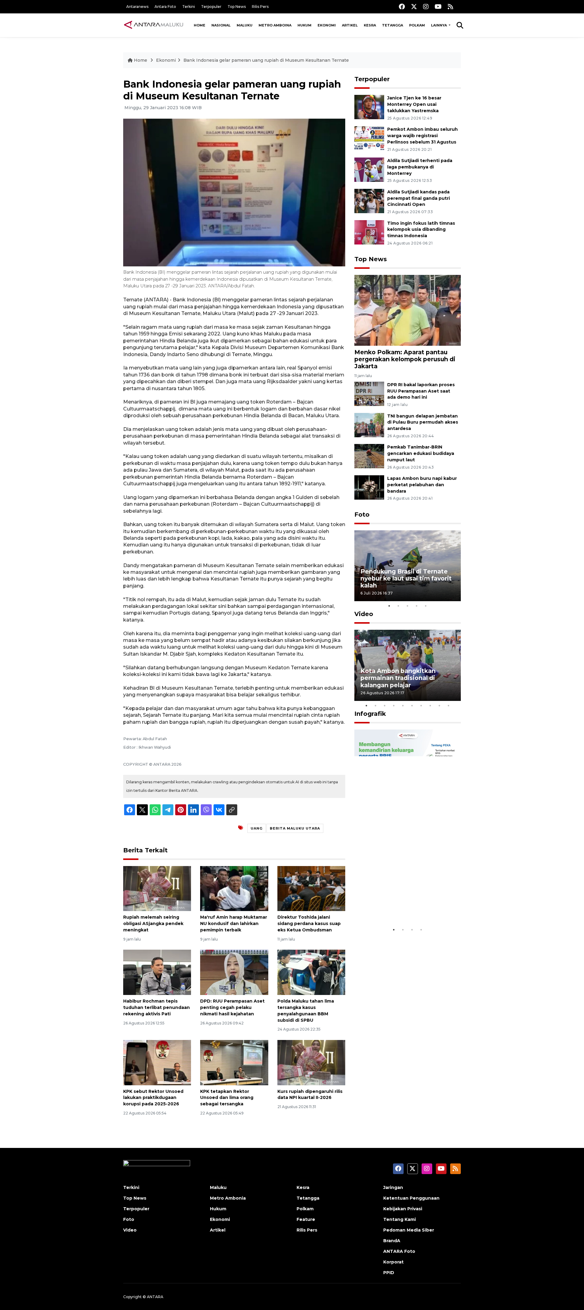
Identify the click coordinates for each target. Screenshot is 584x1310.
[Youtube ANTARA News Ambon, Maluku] (438, 6)
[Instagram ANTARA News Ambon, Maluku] (426, 6)
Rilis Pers (260, 6)
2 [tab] (398, 606)
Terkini (188, 6)
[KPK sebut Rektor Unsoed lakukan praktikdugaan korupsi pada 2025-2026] (157, 1062)
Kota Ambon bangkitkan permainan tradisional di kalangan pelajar (398, 677)
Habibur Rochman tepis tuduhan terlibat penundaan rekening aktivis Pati (156, 1007)
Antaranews (137, 6)
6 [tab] (412, 705)
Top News (237, 6)
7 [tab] (421, 705)
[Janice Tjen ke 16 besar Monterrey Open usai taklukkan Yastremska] (369, 107)
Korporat (393, 1262)
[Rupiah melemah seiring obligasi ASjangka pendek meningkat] (157, 888)
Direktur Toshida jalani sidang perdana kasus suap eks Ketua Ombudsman (309, 923)
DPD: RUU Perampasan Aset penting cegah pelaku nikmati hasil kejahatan (232, 1007)
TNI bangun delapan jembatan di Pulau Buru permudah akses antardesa (422, 422)
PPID (388, 1272)
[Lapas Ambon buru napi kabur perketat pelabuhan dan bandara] (369, 487)
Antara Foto (165, 6)
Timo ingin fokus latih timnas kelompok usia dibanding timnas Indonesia (421, 229)
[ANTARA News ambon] (153, 25)
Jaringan (393, 1187)
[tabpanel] (407, 565)
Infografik (370, 713)
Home (199, 25)
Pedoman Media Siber (408, 1230)
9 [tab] (439, 705)
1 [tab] (389, 606)
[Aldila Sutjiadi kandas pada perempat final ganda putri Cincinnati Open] (369, 200)
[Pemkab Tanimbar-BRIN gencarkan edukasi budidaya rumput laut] (369, 456)
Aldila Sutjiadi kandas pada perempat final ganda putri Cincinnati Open (418, 198)
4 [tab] (417, 606)
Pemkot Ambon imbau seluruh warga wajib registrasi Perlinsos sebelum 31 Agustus (422, 135)
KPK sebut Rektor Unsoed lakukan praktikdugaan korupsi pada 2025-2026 (153, 1098)
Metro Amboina (275, 25)
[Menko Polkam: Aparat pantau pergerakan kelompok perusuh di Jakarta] (407, 310)
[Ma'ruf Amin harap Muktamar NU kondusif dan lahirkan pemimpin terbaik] (234, 888)
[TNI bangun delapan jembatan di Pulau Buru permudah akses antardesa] (369, 425)
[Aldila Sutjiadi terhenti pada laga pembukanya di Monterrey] (369, 169)
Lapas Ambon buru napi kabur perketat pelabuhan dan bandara (422, 485)
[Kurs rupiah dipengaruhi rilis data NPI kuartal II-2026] (311, 1062)
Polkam (417, 25)
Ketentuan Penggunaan (411, 1198)
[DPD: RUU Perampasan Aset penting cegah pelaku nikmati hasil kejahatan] (234, 972)
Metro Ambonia (228, 1198)
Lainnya (439, 25)
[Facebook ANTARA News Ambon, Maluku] (402, 6)
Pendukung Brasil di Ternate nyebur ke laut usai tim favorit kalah (406, 578)
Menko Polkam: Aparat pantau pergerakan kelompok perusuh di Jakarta (404, 359)
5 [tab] (426, 606)
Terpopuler (211, 6)
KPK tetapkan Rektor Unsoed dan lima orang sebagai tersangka (226, 1098)
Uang (256, 828)
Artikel (350, 25)
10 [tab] (449, 705)
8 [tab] (430, 705)
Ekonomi (327, 25)
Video (363, 614)
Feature (306, 1219)
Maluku (244, 25)
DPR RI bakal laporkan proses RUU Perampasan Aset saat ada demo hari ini (421, 391)
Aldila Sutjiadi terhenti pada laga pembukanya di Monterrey (419, 167)
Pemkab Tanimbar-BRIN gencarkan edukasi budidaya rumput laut (420, 453)
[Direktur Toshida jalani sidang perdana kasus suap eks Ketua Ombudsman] (311, 888)
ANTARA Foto (399, 1251)
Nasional (221, 25)
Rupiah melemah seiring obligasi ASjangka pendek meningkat (153, 923)
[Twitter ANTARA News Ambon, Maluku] (414, 6)
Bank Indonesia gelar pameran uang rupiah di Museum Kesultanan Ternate (266, 60)
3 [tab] (408, 606)
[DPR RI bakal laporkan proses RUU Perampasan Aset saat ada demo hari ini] (369, 393)
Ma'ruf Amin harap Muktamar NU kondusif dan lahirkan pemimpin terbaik (233, 923)
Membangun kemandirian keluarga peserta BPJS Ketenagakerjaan (399, 901)
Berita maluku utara (295, 828)
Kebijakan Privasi (402, 1208)
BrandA (391, 1240)
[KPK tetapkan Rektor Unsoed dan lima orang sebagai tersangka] (234, 1062)
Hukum (304, 25)
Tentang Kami (399, 1219)
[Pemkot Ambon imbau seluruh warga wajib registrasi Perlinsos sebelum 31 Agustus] (369, 138)
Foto (362, 514)
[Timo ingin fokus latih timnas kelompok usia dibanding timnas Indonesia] (369, 232)
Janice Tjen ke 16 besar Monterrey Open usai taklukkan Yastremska (414, 104)
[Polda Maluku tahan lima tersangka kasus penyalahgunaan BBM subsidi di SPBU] (311, 972)
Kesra (370, 25)
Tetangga (392, 25)
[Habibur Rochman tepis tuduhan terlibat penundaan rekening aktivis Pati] (157, 972)
